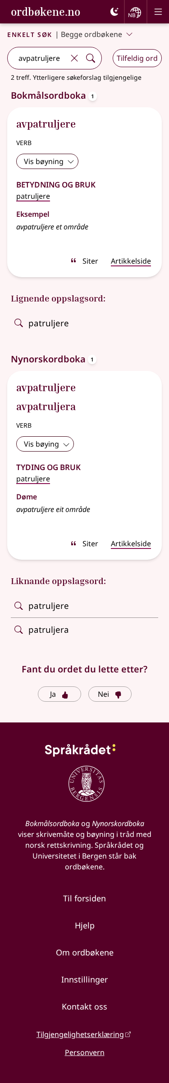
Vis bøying (41, 444)
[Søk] (90, 58)
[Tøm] (74, 58)
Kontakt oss (84, 1006)
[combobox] (37, 58)
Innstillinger (84, 979)
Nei (103, 694)
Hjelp (85, 925)
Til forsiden (84, 898)
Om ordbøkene (85, 952)
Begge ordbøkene (91, 34)
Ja (53, 694)
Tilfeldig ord (137, 58)
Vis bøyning (44, 161)
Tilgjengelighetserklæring (80, 1034)
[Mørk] (114, 12)
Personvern (85, 1052)
